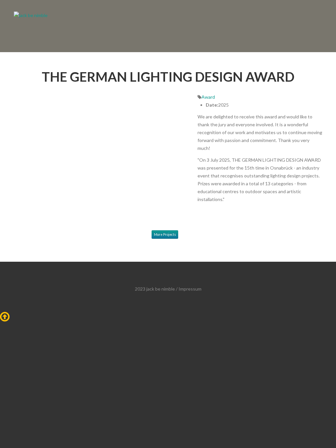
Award (208, 97)
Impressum (189, 289)
